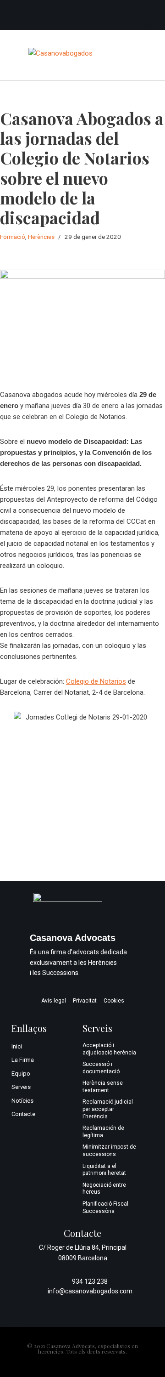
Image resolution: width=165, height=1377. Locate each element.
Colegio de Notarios (96, 681)
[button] (129, 55)
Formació (12, 236)
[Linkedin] (147, 15)
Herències (41, 236)
